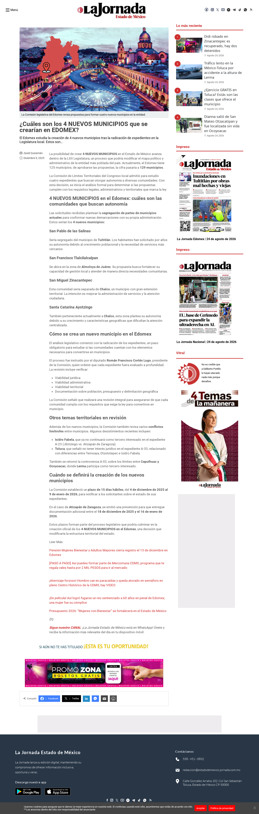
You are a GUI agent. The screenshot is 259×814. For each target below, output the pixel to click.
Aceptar (200, 808)
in (86, 699)
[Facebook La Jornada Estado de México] (207, 10)
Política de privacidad (221, 808)
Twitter (74, 698)
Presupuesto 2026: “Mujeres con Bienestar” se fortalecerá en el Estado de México (107, 611)
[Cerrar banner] (254, 808)
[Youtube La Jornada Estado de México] (223, 10)
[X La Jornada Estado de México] (217, 10)
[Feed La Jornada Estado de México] (251, 10)
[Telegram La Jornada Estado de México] (234, 10)
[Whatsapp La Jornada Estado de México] (246, 10)
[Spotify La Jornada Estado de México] (229, 10)
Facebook (52, 698)
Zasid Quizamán (33, 153)
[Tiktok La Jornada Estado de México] (240, 10)
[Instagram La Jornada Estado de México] (212, 10)
